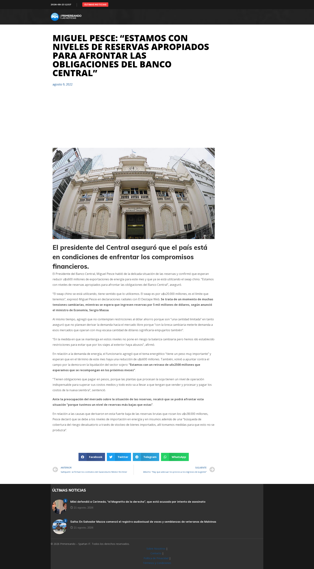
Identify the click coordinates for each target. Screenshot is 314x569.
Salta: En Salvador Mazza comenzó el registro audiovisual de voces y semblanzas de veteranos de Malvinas (143, 521)
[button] (95, 4)
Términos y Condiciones (157, 563)
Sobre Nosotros (155, 548)
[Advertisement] (134, 118)
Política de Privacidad (156, 558)
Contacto (155, 553)
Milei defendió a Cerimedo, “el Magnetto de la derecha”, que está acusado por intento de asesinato (137, 501)
